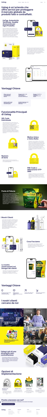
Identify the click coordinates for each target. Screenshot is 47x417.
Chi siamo (19, 2)
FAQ (27, 2)
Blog (25, 2)
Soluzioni (23, 2)
